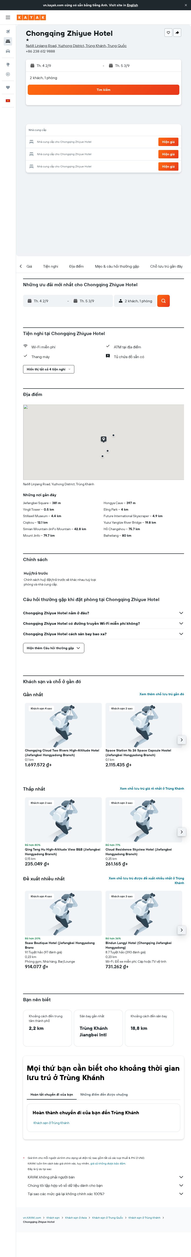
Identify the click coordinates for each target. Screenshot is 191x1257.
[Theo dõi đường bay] (8, 74)
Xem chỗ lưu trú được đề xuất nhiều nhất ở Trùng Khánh (146, 880)
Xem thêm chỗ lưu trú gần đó (162, 694)
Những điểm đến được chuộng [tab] (104, 1094)
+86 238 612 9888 (40, 51)
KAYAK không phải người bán (51, 1177)
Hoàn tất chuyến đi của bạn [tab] (52, 1094)
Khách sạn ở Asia (76, 1217)
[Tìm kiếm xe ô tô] (8, 51)
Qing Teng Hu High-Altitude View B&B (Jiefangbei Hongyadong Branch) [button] (62, 851)
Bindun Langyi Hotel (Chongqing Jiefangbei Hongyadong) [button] (139, 945)
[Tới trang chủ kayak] (31, 17)
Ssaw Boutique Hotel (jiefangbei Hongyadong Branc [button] (60, 945)
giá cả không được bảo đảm (107, 1163)
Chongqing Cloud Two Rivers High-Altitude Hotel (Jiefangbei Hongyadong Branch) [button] (62, 752)
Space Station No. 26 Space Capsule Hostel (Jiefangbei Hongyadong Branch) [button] (138, 752)
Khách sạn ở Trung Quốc (107, 1217)
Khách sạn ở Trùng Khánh (51, 1123)
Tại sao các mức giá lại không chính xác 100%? (66, 1193)
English (132, 5)
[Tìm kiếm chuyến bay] (8, 31)
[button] (186, 5)
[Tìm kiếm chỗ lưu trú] (8, 41)
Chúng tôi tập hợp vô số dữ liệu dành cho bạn (65, 1185)
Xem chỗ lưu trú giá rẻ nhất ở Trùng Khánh (152, 788)
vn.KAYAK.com (32, 1217)
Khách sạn (53, 1217)
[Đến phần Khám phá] (8, 64)
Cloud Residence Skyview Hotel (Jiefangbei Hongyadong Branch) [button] (139, 851)
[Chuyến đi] (8, 87)
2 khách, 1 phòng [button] (43, 77)
